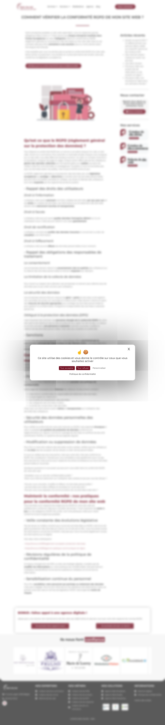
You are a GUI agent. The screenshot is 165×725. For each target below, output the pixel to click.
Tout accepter (67, 368)
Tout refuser (83, 368)
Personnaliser (99, 368)
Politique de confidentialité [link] (82, 374)
